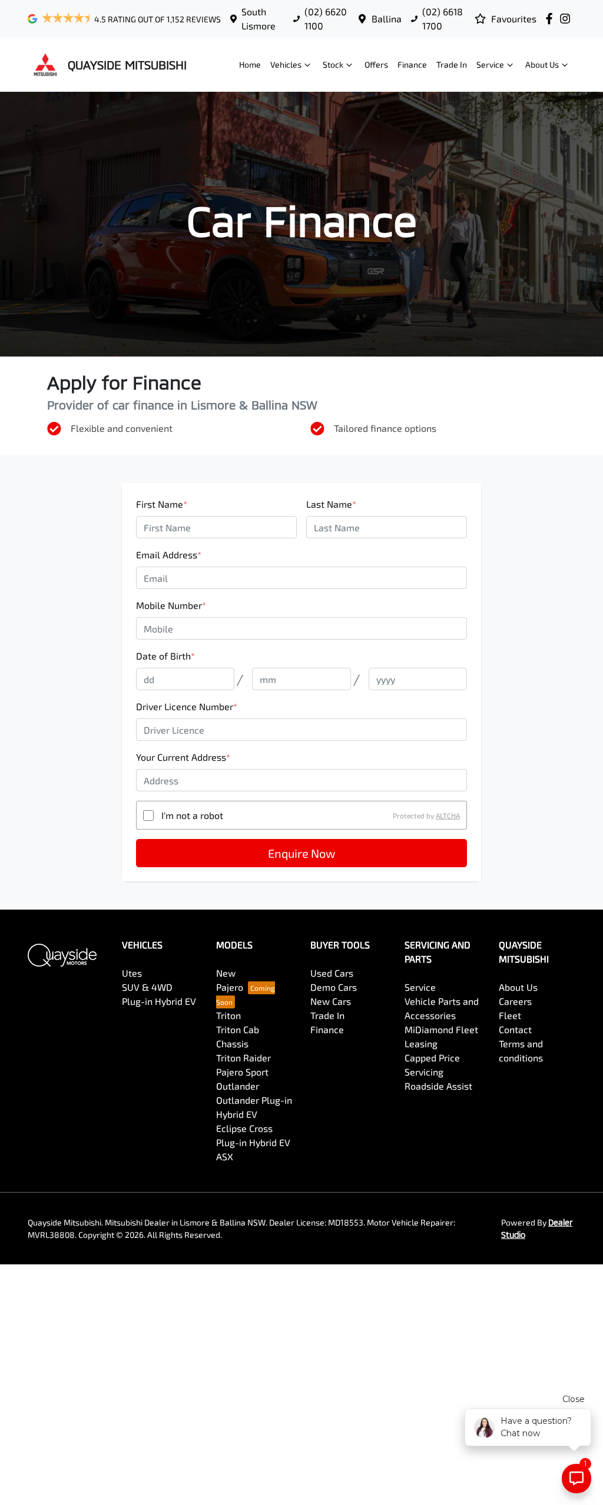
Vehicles (286, 64)
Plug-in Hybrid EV (159, 1001)
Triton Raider (243, 1057)
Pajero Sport (242, 1071)
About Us (542, 64)
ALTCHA (448, 815)
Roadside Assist (438, 1085)
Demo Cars (333, 987)
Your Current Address (183, 757)
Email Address (168, 554)
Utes (132, 972)
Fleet (510, 1015)
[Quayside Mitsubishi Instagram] (567, 18)
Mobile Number (171, 605)
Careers (515, 1001)
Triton (228, 1015)
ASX (224, 1156)
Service (490, 64)
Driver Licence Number (186, 706)
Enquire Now (301, 853)
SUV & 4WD (147, 987)
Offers (376, 64)
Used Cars (331, 972)
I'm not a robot (192, 815)
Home (250, 64)
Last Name (331, 504)
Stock (333, 64)
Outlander (237, 1085)
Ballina (387, 18)
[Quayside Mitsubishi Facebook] (551, 18)
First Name (161, 504)
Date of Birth (165, 655)
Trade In (451, 64)
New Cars (330, 1001)
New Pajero (229, 980)
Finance (412, 64)
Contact (515, 1029)
